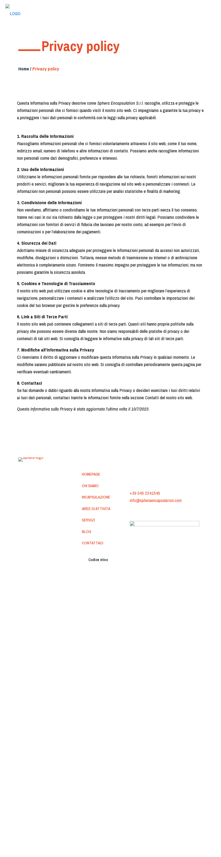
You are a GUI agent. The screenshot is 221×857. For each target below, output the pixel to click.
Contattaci (92, 543)
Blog (86, 531)
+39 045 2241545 (145, 493)
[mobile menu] (212, 12)
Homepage (91, 474)
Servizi (88, 520)
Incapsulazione (96, 497)
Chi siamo (90, 486)
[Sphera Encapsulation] (12, 12)
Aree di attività (96, 508)
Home (23, 69)
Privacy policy (141, 512)
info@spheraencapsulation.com (156, 500)
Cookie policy (167, 512)
